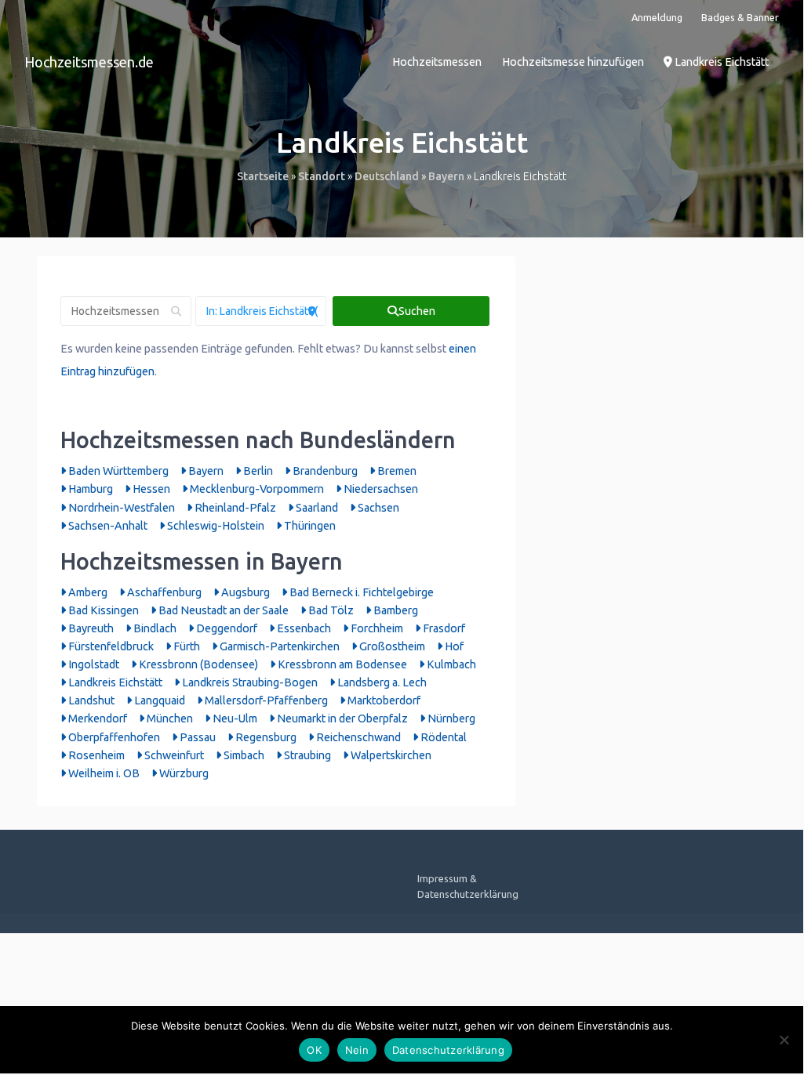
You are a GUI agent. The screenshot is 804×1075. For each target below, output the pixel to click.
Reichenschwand (357, 737)
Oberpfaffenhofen (113, 737)
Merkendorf (96, 718)
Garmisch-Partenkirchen (278, 646)
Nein (357, 1050)
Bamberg (394, 610)
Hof (453, 646)
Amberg (86, 592)
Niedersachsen (379, 489)
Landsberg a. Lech (381, 682)
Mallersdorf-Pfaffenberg (265, 700)
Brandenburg (324, 471)
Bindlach (153, 628)
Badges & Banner (740, 17)
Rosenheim (95, 755)
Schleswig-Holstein (214, 525)
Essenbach (303, 628)
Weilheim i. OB (103, 773)
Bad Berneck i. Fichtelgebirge (360, 592)
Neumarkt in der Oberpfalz (341, 718)
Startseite (263, 176)
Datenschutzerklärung (448, 1050)
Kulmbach (450, 664)
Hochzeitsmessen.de (89, 62)
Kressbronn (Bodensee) (197, 664)
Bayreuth (90, 628)
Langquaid (158, 700)
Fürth (185, 646)
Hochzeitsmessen (437, 62)
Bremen (396, 471)
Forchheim (375, 628)
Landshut (90, 700)
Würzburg (183, 773)
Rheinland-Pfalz (234, 507)
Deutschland (387, 176)
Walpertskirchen (389, 755)
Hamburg (89, 489)
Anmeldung (656, 17)
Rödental (442, 737)
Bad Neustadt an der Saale (222, 610)
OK (314, 1050)
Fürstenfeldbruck (110, 646)
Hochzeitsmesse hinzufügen (573, 62)
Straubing (306, 755)
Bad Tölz (330, 610)
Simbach (242, 755)
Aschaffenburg (163, 592)
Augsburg (244, 592)
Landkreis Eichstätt (720, 62)
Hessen (150, 489)
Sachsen (377, 507)
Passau (196, 737)
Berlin (257, 471)
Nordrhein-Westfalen (120, 507)
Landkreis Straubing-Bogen (249, 682)
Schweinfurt (173, 755)
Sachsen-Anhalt (106, 525)
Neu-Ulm (233, 718)
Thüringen (309, 525)
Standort (321, 176)
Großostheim (391, 646)
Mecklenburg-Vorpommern (255, 489)
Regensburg (264, 737)
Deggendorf (225, 628)
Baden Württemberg (117, 471)
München (168, 718)
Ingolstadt (92, 664)
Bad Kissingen (102, 610)
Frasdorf (442, 628)
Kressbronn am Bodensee (341, 664)
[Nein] (783, 1040)
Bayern (446, 176)
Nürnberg (450, 718)
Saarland (315, 507)
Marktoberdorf (382, 700)
